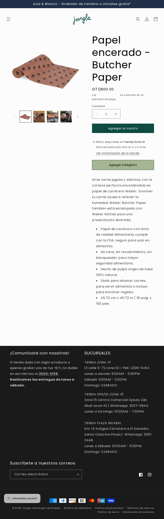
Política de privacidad (109, 508)
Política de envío (108, 512)
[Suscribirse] (77, 474)
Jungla (27, 508)
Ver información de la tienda (117, 153)
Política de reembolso (78, 508)
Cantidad (98, 106)
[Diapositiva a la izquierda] (14, 116)
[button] (8, 19)
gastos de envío (108, 95)
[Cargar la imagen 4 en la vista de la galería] (66, 116)
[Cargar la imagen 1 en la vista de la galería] (25, 116)
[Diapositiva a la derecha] (77, 116)
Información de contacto (138, 512)
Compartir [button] (104, 316)
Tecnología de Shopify (46, 508)
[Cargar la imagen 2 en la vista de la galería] (39, 116)
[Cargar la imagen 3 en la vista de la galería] (52, 116)
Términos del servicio (140, 508)
